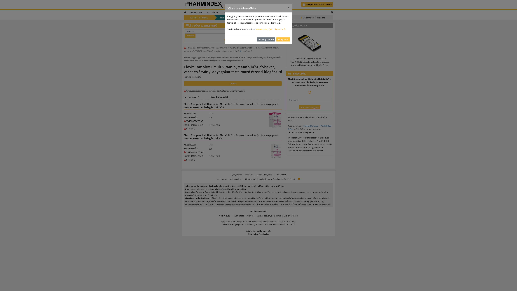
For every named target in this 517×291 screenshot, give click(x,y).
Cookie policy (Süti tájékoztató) (271, 29)
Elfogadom (283, 39)
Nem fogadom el (266, 39)
